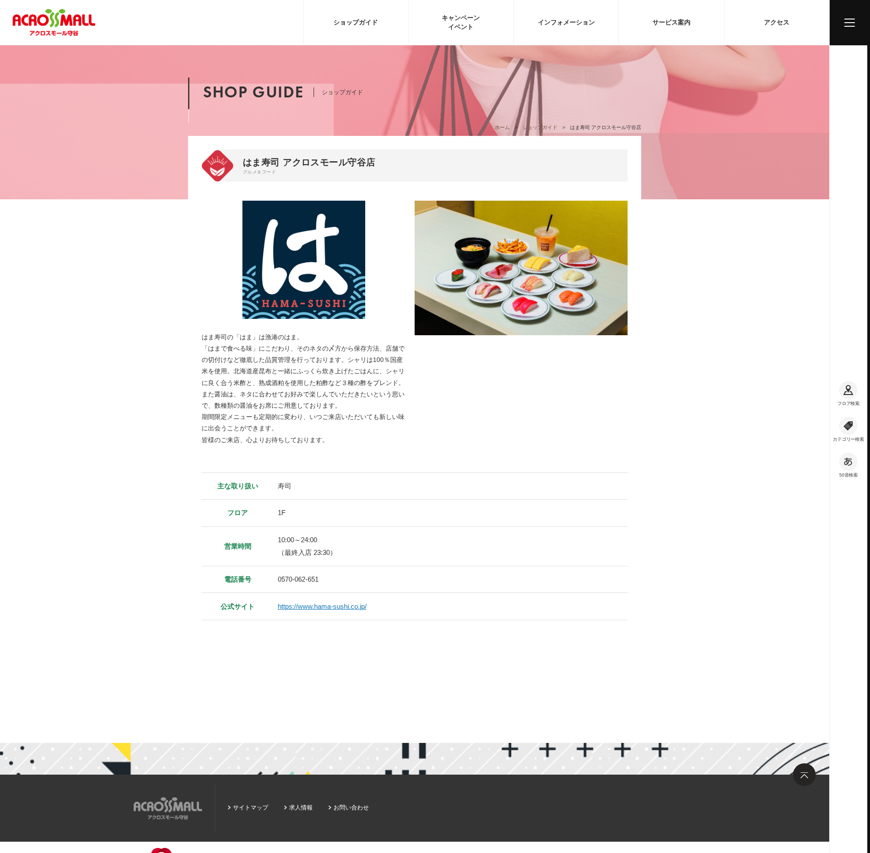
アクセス (776, 22)
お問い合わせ (351, 807)
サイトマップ (250, 807)
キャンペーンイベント (461, 22)
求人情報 (301, 807)
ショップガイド (356, 22)
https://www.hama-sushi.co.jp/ (322, 606)
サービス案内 (671, 22)
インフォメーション (566, 22)
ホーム (502, 127)
